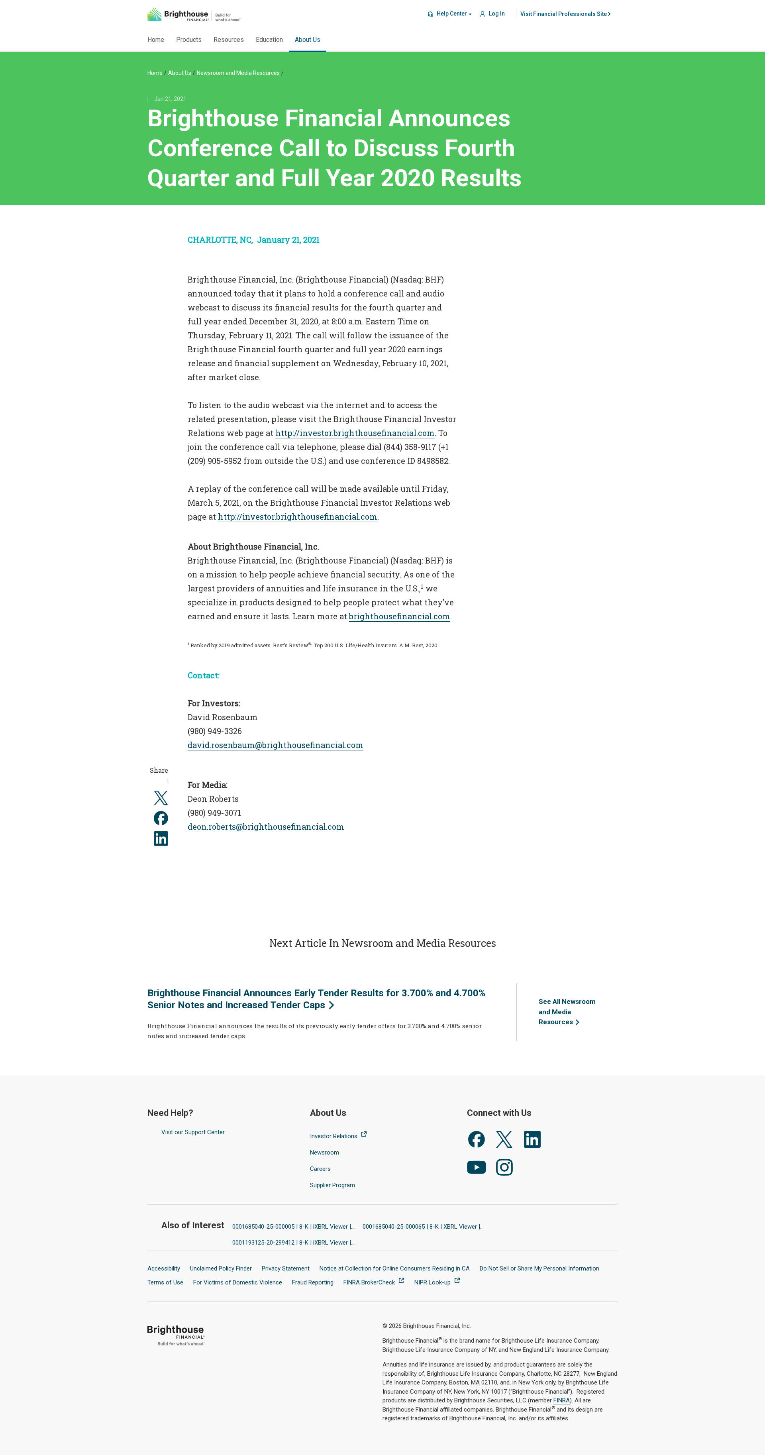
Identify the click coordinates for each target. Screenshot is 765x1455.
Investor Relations (334, 1136)
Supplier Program (332, 1185)
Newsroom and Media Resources (238, 73)
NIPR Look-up (433, 1282)
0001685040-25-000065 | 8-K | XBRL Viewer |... (423, 1226)
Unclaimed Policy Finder (221, 1268)
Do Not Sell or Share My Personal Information (539, 1268)
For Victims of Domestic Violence (237, 1282)
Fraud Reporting (312, 1282)
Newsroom (324, 1152)
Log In (496, 13)
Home (155, 73)
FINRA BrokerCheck (369, 1282)
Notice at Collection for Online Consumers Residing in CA (395, 1268)
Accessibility (163, 1268)
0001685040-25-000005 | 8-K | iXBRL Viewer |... (293, 1226)
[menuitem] (564, 14)
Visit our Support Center (193, 1132)
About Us (179, 73)
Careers (320, 1168)
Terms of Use (165, 1282)
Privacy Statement (286, 1268)
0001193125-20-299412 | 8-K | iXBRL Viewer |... (293, 1242)
